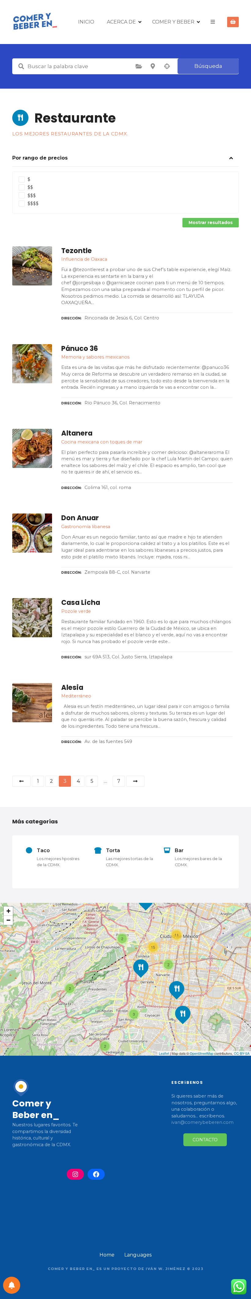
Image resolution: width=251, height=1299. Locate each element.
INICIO (86, 22)
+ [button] (8, 911)
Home (106, 1255)
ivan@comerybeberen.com (202, 1122)
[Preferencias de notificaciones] (11, 1285)
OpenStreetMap (201, 1053)
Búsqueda (208, 66)
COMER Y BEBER (173, 22)
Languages (138, 1255)
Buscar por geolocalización (167, 66)
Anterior (21, 781)
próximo (135, 781)
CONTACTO (205, 1140)
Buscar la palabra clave (21, 66)
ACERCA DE (121, 22)
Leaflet (164, 1053)
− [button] (8, 920)
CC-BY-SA (241, 1053)
